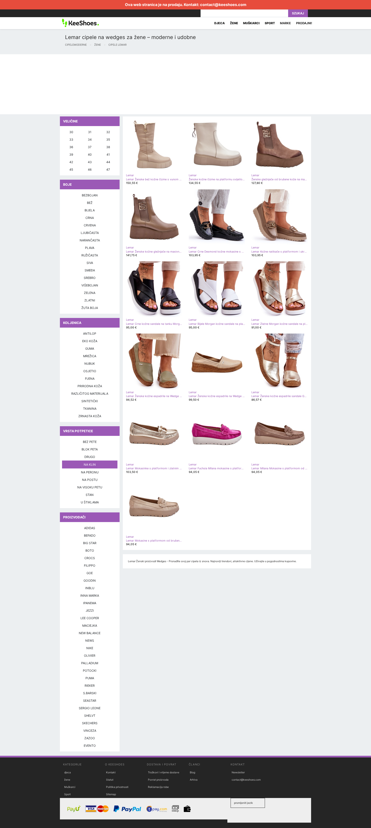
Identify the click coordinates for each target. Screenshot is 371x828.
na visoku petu (89, 487)
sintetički (89, 401)
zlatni (89, 300)
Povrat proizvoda (158, 779)
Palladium (89, 663)
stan (90, 495)
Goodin (90, 580)
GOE (90, 573)
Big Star (89, 543)
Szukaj (298, 13)
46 (90, 169)
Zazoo (89, 738)
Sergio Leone (89, 708)
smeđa (90, 270)
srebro (90, 278)
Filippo (89, 565)
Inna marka (89, 595)
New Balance (89, 633)
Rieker (90, 685)
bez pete (90, 442)
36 (71, 147)
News (89, 640)
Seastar (89, 700)
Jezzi (90, 610)
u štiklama (90, 502)
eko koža (89, 341)
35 (108, 139)
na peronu (90, 472)
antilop (89, 333)
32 (108, 132)
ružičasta (89, 255)
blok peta (90, 449)
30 (71, 132)
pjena (89, 378)
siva (90, 263)
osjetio (89, 371)
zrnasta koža (89, 416)
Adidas (89, 528)
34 (90, 139)
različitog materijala (89, 393)
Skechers (89, 723)
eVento (90, 745)
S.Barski (89, 693)
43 (90, 162)
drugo (89, 457)
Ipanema (89, 603)
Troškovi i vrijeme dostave (163, 772)
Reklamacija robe (158, 787)
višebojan (89, 285)
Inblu (89, 588)
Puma (89, 678)
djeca (67, 772)
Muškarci (69, 787)
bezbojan (90, 195)
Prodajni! (304, 23)
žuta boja (89, 308)
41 (108, 154)
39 (71, 154)
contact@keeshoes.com (223, 4)
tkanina (89, 408)
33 (71, 139)
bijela (90, 210)
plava (89, 248)
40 (90, 154)
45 (71, 169)
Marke (285, 23)
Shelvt (89, 715)
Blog (192, 772)
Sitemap (111, 794)
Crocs (89, 558)
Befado (90, 535)
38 (108, 147)
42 (71, 162)
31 (89, 132)
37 (89, 147)
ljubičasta (90, 233)
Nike (89, 648)
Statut (109, 779)
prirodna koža (90, 386)
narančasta (90, 240)
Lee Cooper (90, 618)
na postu (89, 480)
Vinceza (89, 730)
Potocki (89, 670)
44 (108, 162)
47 (108, 169)
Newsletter (238, 772)
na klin (90, 464)
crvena (90, 225)
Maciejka (89, 625)
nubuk (89, 363)
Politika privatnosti (117, 787)
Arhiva (194, 779)
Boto (89, 550)
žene (67, 779)
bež (90, 203)
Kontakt (111, 772)
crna (89, 218)
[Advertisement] (129, 84)
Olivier (89, 655)
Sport (67, 794)
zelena (89, 293)
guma (89, 348)
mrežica (89, 356)
